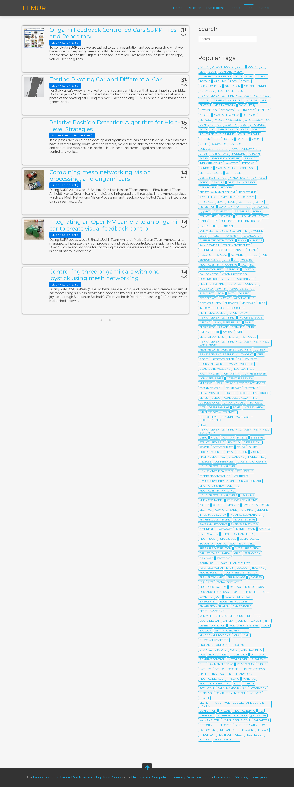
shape (253, 447)
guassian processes (214, 640)
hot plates (248, 336)
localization (252, 235)
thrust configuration (215, 553)
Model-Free (256, 456)
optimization (222, 211)
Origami (261, 76)
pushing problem (212, 279)
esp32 (253, 105)
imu (263, 100)
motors (252, 100)
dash (203, 153)
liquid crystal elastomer (218, 466)
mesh (241, 90)
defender (207, 715)
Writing (205, 322)
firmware (206, 558)
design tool (228, 729)
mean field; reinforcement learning (225, 349)
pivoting (234, 442)
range (223, 327)
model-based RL (211, 572)
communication (210, 124)
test (217, 139)
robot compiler (223, 359)
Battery (236, 143)
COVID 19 (264, 529)
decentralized (210, 303)
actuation (207, 688)
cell (266, 591)
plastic (233, 336)
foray (204, 66)
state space (228, 538)
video (215, 437)
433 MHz (233, 504)
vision (255, 451)
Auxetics (256, 240)
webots (246, 259)
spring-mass (236, 577)
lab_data (255, 693)
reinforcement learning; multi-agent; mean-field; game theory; (235, 343)
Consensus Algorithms (240, 397)
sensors (226, 216)
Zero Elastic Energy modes (245, 383)
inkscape (233, 678)
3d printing (258, 715)
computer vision (231, 71)
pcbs (242, 124)
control (245, 201)
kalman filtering (221, 664)
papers (242, 437)
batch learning (251, 649)
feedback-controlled (215, 476)
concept (219, 504)
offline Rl (207, 529)
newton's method (237, 596)
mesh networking (212, 283)
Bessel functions (212, 611)
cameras (206, 596)
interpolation (254, 407)
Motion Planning (256, 86)
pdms (236, 407)
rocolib (205, 81)
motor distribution (236, 720)
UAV (243, 264)
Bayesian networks (213, 524)
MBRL (233, 649)
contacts (227, 110)
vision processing (234, 274)
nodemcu (206, 288)
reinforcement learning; (217, 317)
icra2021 (248, 197)
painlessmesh (209, 245)
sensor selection (226, 739)
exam (252, 250)
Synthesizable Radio (232, 715)
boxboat (242, 567)
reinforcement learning (217, 134)
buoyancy (207, 543)
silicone (262, 509)
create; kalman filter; (227, 100)
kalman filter (209, 720)
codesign (234, 669)
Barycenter (208, 601)
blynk (242, 240)
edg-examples (244, 368)
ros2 (221, 293)
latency (205, 669)
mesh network (225, 105)
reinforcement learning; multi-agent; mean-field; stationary (235, 431)
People (234, 8)
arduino (220, 81)
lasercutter (209, 226)
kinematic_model (211, 500)
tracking (258, 567)
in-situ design (254, 586)
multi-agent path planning (218, 264)
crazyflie (261, 206)
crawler (218, 182)
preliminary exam (240, 673)
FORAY (259, 201)
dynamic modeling (240, 364)
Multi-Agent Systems (243, 625)
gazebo (244, 293)
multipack (206, 383)
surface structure (213, 148)
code (265, 625)
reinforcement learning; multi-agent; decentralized (226, 418)
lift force (224, 725)
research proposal (213, 254)
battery (228, 620)
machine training (212, 673)
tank (242, 105)
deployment (251, 591)
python (242, 451)
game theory (242, 606)
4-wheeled (207, 197)
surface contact (249, 480)
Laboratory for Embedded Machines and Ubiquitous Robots (77, 777)
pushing (263, 110)
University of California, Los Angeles (240, 777)
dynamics (249, 115)
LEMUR (34, 8)
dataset (242, 139)
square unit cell (242, 543)
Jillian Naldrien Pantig (65, 42)
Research (194, 8)
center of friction (212, 625)
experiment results (236, 245)
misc (203, 424)
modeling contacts (240, 279)
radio (204, 221)
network (226, 187)
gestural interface (242, 182)
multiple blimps (244, 710)
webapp (230, 124)
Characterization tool (216, 485)
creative (206, 509)
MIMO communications (215, 635)
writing (235, 586)
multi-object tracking (215, 683)
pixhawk (262, 729)
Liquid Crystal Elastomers (218, 495)
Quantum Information (234, 206)
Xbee (260, 354)
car (219, 383)
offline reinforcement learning (222, 250)
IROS (262, 303)
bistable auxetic (211, 172)
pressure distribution (215, 548)
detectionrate (223, 447)
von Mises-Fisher (211, 378)
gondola (206, 168)
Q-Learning (236, 456)
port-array (231, 373)
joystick (248, 269)
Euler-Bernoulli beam (236, 601)
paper (204, 158)
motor (228, 139)
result (204, 697)
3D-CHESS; (255, 577)
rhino (249, 322)
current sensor (249, 620)
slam (248, 76)
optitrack (257, 654)
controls (241, 476)
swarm (221, 288)
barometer (261, 720)
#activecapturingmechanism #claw (225, 562)
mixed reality (239, 177)
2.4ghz (261, 664)
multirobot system (213, 586)
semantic (251, 158)
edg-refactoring (211, 451)
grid (237, 553)
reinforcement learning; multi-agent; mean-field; (235, 95)
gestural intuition (213, 177)
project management (225, 235)
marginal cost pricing (215, 519)
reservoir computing (242, 500)
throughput (236, 308)
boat (235, 591)
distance (238, 327)
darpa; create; (229, 197)
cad (265, 725)
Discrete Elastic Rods (254, 393)
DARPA (204, 143)
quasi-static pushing (251, 461)
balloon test (209, 274)
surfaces (231, 303)
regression (255, 734)
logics (204, 100)
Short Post (207, 327)
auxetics (232, 163)
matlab (225, 298)
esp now (205, 119)
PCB (264, 254)
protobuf (223, 558)
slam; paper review (227, 322)
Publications (215, 8)
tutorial (227, 226)
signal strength (228, 582)
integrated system (213, 514)
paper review (238, 312)
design (245, 81)
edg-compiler (218, 654)
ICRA (237, 635)
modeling (239, 153)
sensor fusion (210, 259)
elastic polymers (212, 336)
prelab (225, 710)
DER (214, 221)
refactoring (248, 192)
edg (202, 71)
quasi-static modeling (215, 368)
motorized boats (251, 317)
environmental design (252, 216)
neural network (212, 364)
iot (238, 471)
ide (249, 615)
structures (208, 216)
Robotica (258, 129)
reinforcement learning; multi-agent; (226, 354)
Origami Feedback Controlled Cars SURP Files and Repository (113, 33)
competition (208, 710)
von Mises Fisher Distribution (220, 230)
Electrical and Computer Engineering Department (167, 777)
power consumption (245, 148)
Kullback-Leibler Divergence (241, 221)
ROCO (203, 129)
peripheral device (212, 312)
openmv (205, 139)
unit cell (259, 177)
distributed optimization (217, 240)
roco (238, 76)
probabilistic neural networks (222, 644)
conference (208, 298)
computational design (215, 76)
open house (208, 187)
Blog (248, 8)
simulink (257, 230)
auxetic (205, 115)
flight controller (230, 734)
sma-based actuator (214, 606)
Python (248, 683)
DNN (203, 664)
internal (246, 509)
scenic (219, 669)
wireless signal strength (218, 412)
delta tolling (249, 538)
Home (177, 8)
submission (259, 659)
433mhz (205, 211)
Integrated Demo (212, 308)
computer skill (249, 134)
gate (227, 259)
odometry (219, 143)
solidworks (208, 729)
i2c (212, 129)
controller (234, 172)
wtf (202, 407)
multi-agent (245, 110)
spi (240, 359)
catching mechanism (232, 688)
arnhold (233, 269)
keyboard (249, 303)
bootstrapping (244, 519)
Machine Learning (212, 456)
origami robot (209, 332)
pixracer (247, 729)
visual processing (228, 119)
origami (254, 153)
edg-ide (229, 393)
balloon (205, 630)
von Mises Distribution (241, 572)
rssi (210, 582)
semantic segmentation (231, 630)
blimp (240, 66)
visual (256, 139)
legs (203, 235)
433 (202, 582)
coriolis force (210, 402)
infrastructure (211, 163)
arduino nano (244, 298)
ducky (252, 66)
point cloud (245, 664)
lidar (220, 201)
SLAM (212, 71)
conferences (224, 461)
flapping (206, 693)
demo (203, 437)
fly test (205, 739)
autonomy (207, 90)
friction (205, 105)
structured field (212, 442)
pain (230, 451)
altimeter (238, 254)
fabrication (252, 553)
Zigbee (204, 359)
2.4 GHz (204, 504)
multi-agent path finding (217, 490)
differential (252, 442)
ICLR (237, 683)
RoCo (233, 81)
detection (207, 725)
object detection (242, 288)
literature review (240, 378)
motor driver (238, 659)
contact (251, 359)
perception (207, 206)
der (218, 596)
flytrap (228, 437)
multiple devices (211, 678)
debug (216, 397)
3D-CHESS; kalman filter (216, 567)
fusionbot (207, 293)
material (249, 678)
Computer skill (226, 509)
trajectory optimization (217, 480)
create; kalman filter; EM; (217, 192)
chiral (221, 543)
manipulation (245, 529)
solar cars (233, 388)
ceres (204, 397)
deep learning (219, 407)
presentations (254, 669)
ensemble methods (244, 524)
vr (262, 66)
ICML (246, 635)
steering (257, 437)
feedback (248, 163)
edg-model (226, 90)
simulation (232, 86)
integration (258, 688)
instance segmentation (246, 514)
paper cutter (209, 533)
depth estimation (247, 725)
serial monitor (210, 393)
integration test (211, 269)
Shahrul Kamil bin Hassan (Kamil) (72, 135)
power (204, 447)
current (261, 349)
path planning (228, 129)
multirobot (239, 654)
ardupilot (207, 734)
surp (251, 327)
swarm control (211, 388)
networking (208, 110)
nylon (227, 332)
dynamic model (234, 402)
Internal (263, 8)
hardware (224, 529)
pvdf (239, 332)
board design (209, 620)
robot (204, 182)
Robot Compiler (210, 86)
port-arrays (219, 153)
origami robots (222, 66)
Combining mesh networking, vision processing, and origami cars (100, 175)
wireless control (257, 119)
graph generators (213, 649)
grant (248, 471)
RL (251, 264)
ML (237, 485)
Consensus (248, 168)
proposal (255, 402)
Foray (257, 211)
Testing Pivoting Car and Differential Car (105, 79)
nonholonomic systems (216, 471)
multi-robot (208, 538)
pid (261, 710)
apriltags (206, 201)
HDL (257, 615)
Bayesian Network (256, 504)
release (205, 461)
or (236, 259)
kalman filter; (243, 533)
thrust (253, 254)
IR (246, 230)
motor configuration (243, 283)
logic (231, 201)
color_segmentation (230, 693)
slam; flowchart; (212, 577)
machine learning (226, 115)
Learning (247, 495)
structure (257, 124)
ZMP (267, 620)
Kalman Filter (209, 373)
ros (202, 654)
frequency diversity (226, 158)
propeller (242, 211)
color (241, 447)
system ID (252, 388)
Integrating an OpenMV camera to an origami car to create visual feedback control (113, 225)
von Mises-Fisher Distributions (221, 615)
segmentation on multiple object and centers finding (232, 704)
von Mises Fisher (254, 373)
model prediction (247, 548)
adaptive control (212, 659)
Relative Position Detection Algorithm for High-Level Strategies (114, 126)
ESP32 (226, 533)
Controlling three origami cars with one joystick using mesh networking (104, 275)
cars (244, 129)
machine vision (226, 168)
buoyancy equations (214, 591)
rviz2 (231, 293)
